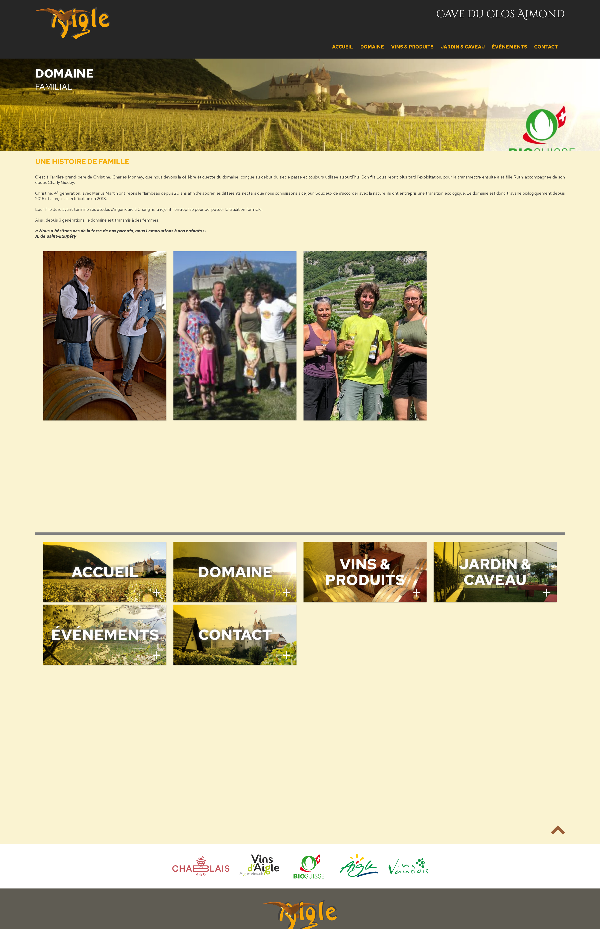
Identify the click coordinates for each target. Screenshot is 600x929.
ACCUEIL (342, 47)
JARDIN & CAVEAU (463, 47)
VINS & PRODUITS (412, 47)
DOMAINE (372, 47)
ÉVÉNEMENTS (509, 47)
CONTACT (546, 47)
